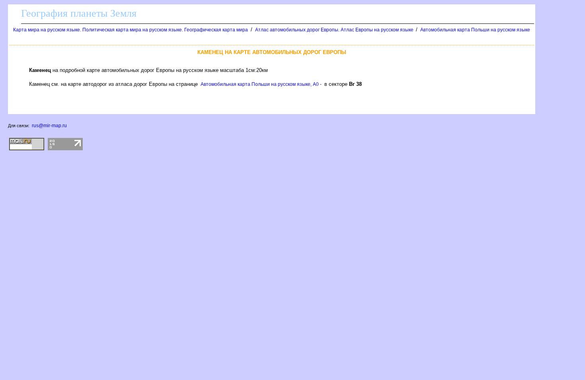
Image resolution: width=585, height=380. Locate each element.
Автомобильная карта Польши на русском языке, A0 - (261, 84)
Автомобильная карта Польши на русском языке (475, 30)
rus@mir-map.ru (49, 125)
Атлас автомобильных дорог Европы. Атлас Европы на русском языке (335, 30)
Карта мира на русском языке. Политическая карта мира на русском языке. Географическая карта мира (130, 30)
